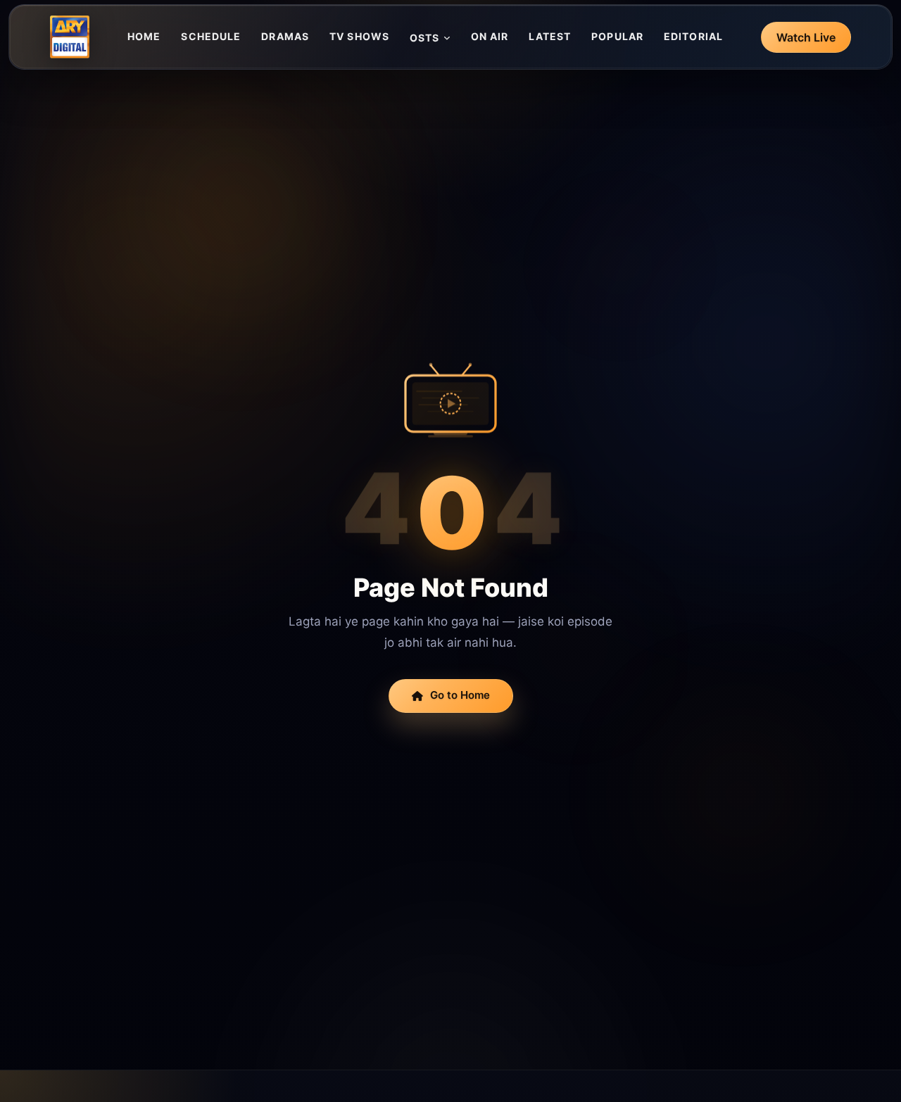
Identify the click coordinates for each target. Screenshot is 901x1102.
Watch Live (806, 37)
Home (143, 36)
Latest (550, 36)
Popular (617, 36)
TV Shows (359, 36)
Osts (424, 38)
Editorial (693, 36)
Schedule (211, 36)
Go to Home (460, 695)
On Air (490, 36)
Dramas (285, 36)
